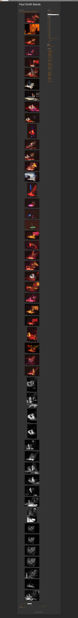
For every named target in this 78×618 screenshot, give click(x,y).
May (49, 37)
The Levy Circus (50, 70)
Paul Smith (49, 45)
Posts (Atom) (24, 607)
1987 (49, 30)
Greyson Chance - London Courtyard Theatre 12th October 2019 (50, 67)
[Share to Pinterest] (31, 603)
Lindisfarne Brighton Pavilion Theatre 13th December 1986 (50, 64)
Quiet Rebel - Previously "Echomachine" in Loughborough (50, 51)
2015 (49, 25)
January (50, 40)
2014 (49, 26)
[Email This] (27, 603)
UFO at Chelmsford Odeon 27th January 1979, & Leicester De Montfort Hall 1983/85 (50, 74)
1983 (49, 33)
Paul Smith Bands (30, 4)
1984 (49, 32)
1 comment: (25, 603)
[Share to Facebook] (30, 603)
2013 (49, 27)
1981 (49, 34)
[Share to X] (29, 603)
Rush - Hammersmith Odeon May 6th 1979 (28, 11)
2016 (49, 24)
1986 (49, 31)
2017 (49, 23)
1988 (49, 29)
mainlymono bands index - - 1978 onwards (53, 11)
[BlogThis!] (28, 603)
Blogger (42, 612)
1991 (49, 28)
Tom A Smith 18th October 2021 (50, 58)
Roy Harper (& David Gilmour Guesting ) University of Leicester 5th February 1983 (50, 55)
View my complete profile (51, 46)
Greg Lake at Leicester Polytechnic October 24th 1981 (49, 78)
